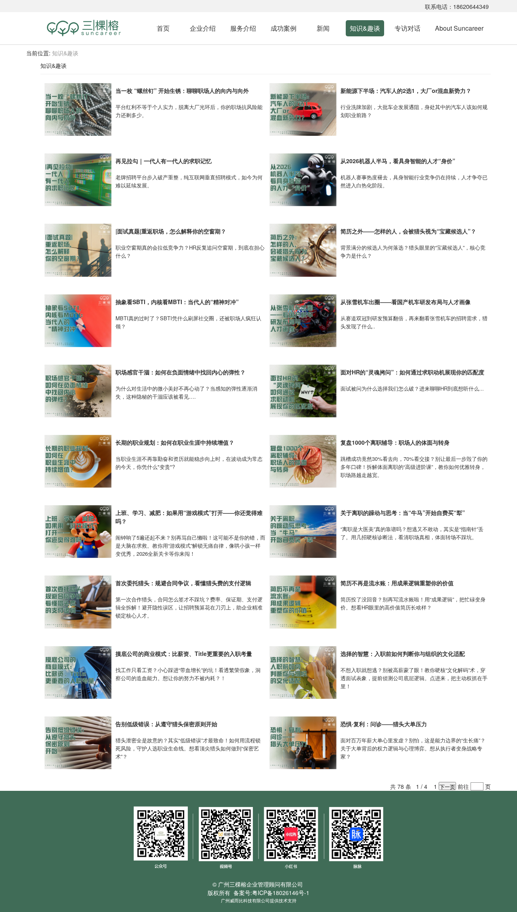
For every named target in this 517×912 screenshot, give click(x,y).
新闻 (323, 28)
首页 (163, 28)
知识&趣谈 (365, 28)
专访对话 (407, 28)
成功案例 (283, 28)
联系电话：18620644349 (457, 6)
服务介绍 (243, 28)
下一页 (447, 786)
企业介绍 (203, 28)
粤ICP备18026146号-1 (280, 893)
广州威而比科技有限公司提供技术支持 (258, 900)
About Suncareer (459, 28)
